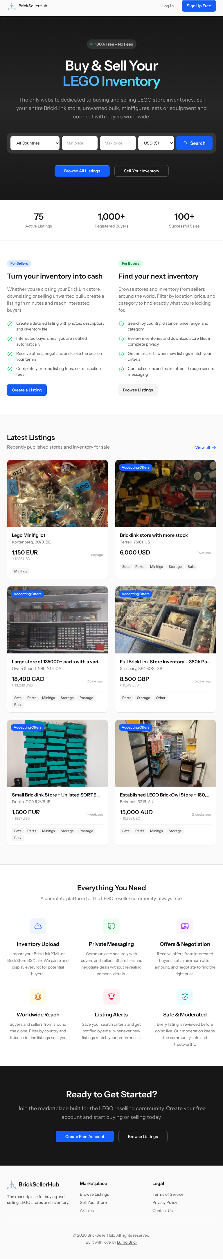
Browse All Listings (82, 171)
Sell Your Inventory (141, 171)
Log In (168, 5)
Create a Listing (27, 390)
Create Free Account (84, 1136)
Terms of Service (168, 1194)
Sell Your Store (93, 1202)
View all (202, 447)
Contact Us (162, 1210)
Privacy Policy (164, 1202)
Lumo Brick (127, 1242)
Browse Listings (138, 390)
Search (198, 143)
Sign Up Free (199, 5)
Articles (87, 1210)
